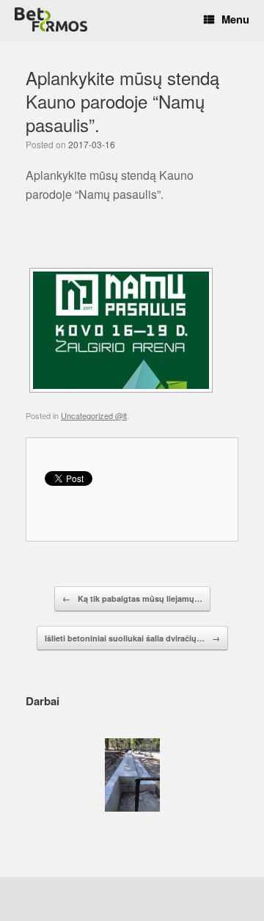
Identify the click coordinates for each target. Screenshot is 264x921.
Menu (235, 19)
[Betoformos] (51, 19)
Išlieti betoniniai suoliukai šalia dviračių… (132, 638)
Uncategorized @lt (94, 415)
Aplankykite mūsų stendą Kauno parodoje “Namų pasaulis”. (122, 101)
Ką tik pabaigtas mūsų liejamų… (132, 598)
